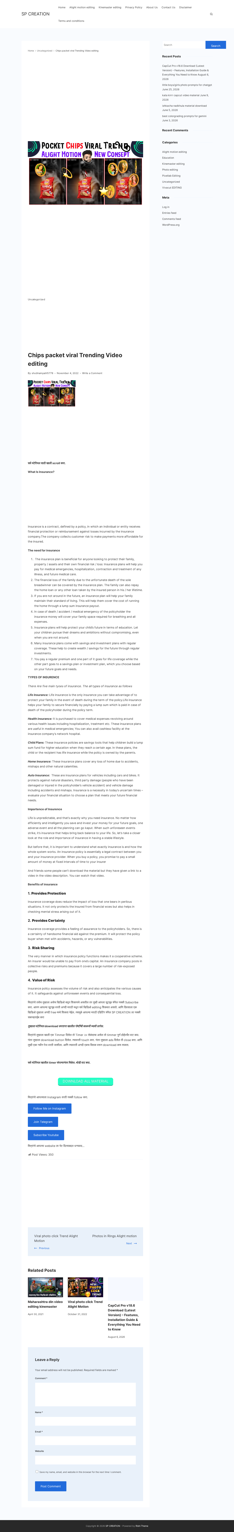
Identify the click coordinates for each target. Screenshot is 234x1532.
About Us (152, 7)
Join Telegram (43, 1121)
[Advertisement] (85, 327)
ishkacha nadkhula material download (184, 105)
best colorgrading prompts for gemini (184, 116)
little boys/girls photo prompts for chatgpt (187, 84)
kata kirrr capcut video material (180, 95)
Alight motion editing (82, 7)
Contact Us (168, 7)
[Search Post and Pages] (211, 14)
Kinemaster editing (110, 7)
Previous (44, 1248)
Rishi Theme (142, 1526)
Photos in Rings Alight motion (114, 1236)
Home (61, 7)
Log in (165, 207)
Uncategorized (36, 299)
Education (168, 157)
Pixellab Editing (171, 175)
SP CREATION (35, 14)
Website (39, 1451)
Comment (41, 1378)
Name (39, 1412)
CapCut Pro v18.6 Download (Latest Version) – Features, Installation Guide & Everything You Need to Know (185, 70)
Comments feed (171, 218)
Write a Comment (92, 373)
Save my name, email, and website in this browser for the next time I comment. (80, 1472)
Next (129, 1243)
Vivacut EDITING (172, 187)
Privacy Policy (133, 7)
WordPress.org (171, 224)
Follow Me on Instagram (49, 1108)
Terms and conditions (71, 20)
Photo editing (170, 169)
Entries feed (169, 212)
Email (39, 1431)
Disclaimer (185, 7)
